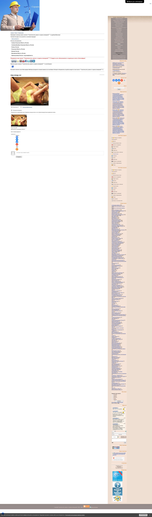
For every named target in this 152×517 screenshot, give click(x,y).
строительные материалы (117, 243)
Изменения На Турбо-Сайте (117, 292)
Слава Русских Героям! (116, 379)
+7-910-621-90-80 (115, 67)
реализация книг (115, 301)
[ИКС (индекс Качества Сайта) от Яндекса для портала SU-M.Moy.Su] (119, 454)
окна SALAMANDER (116, 363)
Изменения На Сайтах (116, 287)
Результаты (114, 402)
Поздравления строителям (117, 257)
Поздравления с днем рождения (118, 383)
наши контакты (115, 280)
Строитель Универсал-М (117, 225)
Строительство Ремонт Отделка (118, 380)
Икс (112, 378)
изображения (114, 291)
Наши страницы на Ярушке (117, 272)
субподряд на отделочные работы (118, 348)
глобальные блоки (115, 245)
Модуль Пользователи (116, 256)
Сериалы (115, 155)
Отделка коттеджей (115, 265)
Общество (115, 150)
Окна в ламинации (115, 313)
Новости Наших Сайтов (116, 339)
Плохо (115, 398)
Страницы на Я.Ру (115, 274)
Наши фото (114, 342)
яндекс (113, 302)
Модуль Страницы (115, 239)
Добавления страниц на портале (118, 229)
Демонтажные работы (116, 250)
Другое (114, 141)
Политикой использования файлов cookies (75, 515)
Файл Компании (115, 248)
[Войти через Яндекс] (17, 144)
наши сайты (114, 284)
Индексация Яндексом (116, 347)
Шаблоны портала (115, 357)
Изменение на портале (116, 241)
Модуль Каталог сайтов (116, 389)
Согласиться (143, 514)
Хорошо (115, 395)
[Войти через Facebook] (17, 142)
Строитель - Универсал (116, 375)
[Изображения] (19, 120)
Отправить (18, 156)
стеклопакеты (114, 370)
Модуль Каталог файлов (116, 325)
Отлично (115, 394)
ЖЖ (112, 300)
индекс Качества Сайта (116, 310)
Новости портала (115, 219)
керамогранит (114, 324)
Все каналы (115, 198)
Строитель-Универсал (116, 249)
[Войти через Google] (17, 147)
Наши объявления (115, 352)
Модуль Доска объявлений (117, 329)
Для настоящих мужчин (27, 107)
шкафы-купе (114, 362)
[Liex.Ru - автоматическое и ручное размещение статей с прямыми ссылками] (117, 501)
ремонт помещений (115, 281)
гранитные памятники (116, 368)
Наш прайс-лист (115, 253)
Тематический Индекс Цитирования (119, 354)
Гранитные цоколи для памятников (119, 385)
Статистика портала (116, 247)
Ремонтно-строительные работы (118, 207)
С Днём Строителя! (115, 338)
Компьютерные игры (117, 143)
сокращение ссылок (116, 377)
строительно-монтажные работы (118, 206)
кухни (113, 319)
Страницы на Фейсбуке (116, 283)
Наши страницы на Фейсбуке (117, 282)
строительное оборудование (117, 242)
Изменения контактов (116, 279)
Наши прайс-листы (115, 369)
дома (113, 326)
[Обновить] (125, 431)
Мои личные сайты (115, 384)
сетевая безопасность (116, 317)
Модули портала (115, 228)
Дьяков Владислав (115, 344)
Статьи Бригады (115, 231)
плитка (113, 359)
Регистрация (119, 17)
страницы (114, 252)
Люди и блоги (115, 146)
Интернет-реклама (115, 305)
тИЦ (112, 304)
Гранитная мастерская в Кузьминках (119, 373)
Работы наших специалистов (117, 214)
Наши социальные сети (116, 233)
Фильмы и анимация (117, 161)
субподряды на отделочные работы (119, 315)
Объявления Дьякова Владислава (118, 306)
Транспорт (115, 159)
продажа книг (114, 353)
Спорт (114, 157)
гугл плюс (114, 303)
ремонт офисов (115, 336)
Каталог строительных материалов (119, 333)
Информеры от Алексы (116, 273)
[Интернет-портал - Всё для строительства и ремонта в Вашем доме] (115, 448)
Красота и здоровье (117, 144)
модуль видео (114, 360)
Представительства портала (117, 260)
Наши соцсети (114, 263)
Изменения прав (115, 321)
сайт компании (115, 318)
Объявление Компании (116, 323)
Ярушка (113, 269)
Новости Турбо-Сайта (116, 322)
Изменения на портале (116, 221)
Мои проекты (114, 218)
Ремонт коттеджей (115, 267)
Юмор (114, 164)
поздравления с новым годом (118, 258)
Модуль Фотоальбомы (116, 343)
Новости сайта (115, 232)
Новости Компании (115, 244)
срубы (113, 335)
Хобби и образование (117, 163)
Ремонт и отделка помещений (118, 210)
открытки (113, 236)
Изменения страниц (116, 345)
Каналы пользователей (117, 200)
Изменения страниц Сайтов (117, 286)
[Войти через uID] (17, 137)
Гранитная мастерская (116, 365)
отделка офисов (115, 382)
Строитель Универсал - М (117, 285)
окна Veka (114, 340)
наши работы (114, 275)
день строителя (115, 240)
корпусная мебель (115, 299)
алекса (113, 271)
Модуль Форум (115, 237)
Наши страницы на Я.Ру (116, 276)
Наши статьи (114, 223)
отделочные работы (116, 205)
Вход (124, 17)
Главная (12, 32)
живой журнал (114, 331)
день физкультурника (116, 351)
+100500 (113, 330)
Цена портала (114, 246)
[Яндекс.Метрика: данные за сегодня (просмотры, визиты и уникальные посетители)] (94, 507)
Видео (16, 32)
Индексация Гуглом (115, 350)
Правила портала (115, 288)
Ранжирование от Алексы (117, 255)
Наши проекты (114, 341)
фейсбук (113, 266)
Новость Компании (115, 308)
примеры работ (115, 211)
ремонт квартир (115, 222)
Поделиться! (114, 366)
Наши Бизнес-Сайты (116, 388)
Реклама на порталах (116, 290)
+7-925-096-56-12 (115, 70)
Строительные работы (116, 220)
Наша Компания (115, 364)
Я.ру (112, 264)
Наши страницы (115, 251)
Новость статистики (116, 234)
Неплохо (115, 397)
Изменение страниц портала (117, 361)
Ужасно (115, 399)
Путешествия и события (118, 152)
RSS (150, 3)
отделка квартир (115, 224)
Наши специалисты (115, 209)
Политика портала (115, 367)
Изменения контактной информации (119, 261)
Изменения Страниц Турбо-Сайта (118, 376)
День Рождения (115, 358)
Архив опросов (120, 402)
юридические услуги (116, 312)
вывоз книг (114, 356)
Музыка (114, 148)
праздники (114, 227)
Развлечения (20, 32)
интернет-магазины (115, 213)
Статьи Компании (115, 230)
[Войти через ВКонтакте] (17, 139)
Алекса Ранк (114, 268)
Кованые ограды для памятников (118, 314)
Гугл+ (113, 387)
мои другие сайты (115, 215)
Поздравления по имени (116, 294)
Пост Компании (115, 309)
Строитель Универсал (116, 295)
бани (113, 289)
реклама (113, 337)
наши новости (114, 212)
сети (112, 311)
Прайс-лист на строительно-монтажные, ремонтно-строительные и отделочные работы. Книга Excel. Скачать (118, 64)
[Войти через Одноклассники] (17, 149)
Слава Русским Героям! (116, 238)
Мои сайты (114, 216)
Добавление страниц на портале (118, 254)
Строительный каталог (116, 346)
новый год (114, 270)
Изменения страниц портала (117, 226)
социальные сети (115, 235)
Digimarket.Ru (114, 217)
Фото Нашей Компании (116, 332)
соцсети (113, 259)
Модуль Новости (115, 293)
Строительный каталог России (118, 320)
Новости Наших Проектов (117, 298)
